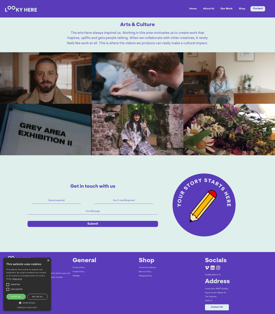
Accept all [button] (16, 296)
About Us (208, 8)
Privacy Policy (79, 268)
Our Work (227, 8)
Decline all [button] (37, 296)
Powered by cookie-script (27, 308)
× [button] (48, 260)
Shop (242, 8)
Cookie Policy (79, 272)
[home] (25, 9)
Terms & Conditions (147, 268)
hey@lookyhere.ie (213, 275)
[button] (27, 302)
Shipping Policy (145, 276)
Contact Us (217, 307)
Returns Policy (145, 272)
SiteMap (76, 276)
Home (193, 8)
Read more (17, 279)
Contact (258, 8)
